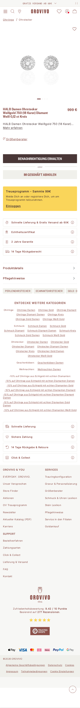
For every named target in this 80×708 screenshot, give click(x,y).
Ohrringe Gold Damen (28, 319)
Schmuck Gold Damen (27, 335)
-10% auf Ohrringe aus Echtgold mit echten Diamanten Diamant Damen (38, 396)
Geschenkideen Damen (51, 362)
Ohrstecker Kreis (25, 351)
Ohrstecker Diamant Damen (52, 346)
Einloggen (13, 206)
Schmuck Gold (58, 326)
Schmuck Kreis (67, 330)
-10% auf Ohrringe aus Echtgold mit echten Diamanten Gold (40, 385)
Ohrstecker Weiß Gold (40, 355)
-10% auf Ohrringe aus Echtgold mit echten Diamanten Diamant (40, 390)
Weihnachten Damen (49, 369)
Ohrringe (8, 19)
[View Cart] (74, 11)
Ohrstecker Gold (60, 341)
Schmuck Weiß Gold (54, 335)
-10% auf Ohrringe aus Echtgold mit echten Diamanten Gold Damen (36, 404)
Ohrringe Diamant (66, 310)
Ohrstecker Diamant (23, 346)
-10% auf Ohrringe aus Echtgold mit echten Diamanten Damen (40, 380)
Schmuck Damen (37, 326)
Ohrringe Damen (26, 310)
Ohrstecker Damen (37, 341)
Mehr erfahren (13, 128)
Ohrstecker (25, 19)
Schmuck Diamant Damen (41, 330)
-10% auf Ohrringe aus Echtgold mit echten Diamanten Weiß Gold (40, 410)
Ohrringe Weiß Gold (53, 319)
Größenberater (17, 139)
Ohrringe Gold (46, 310)
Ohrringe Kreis (56, 314)
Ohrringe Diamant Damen (30, 314)
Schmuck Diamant (14, 330)
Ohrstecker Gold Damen (50, 351)
